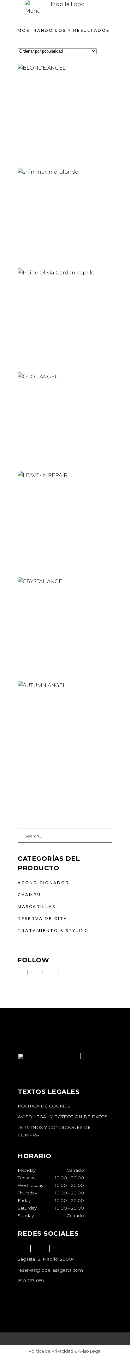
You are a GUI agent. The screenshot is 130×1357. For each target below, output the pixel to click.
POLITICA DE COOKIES (45, 1106)
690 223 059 (31, 1281)
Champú (29, 894)
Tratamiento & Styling (53, 930)
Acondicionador (43, 882)
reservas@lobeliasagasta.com (50, 1270)
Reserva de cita (43, 918)
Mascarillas (37, 906)
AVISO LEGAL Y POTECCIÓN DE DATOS (63, 1116)
